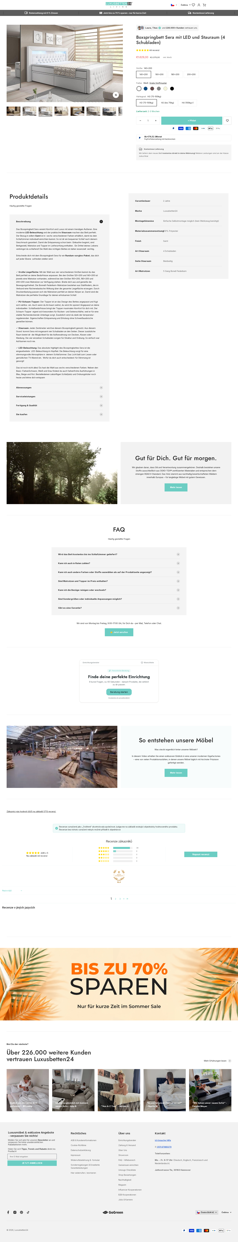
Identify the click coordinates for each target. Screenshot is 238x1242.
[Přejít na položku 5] (77, 111)
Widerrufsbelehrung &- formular (85, 1160)
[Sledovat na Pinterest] (21, 1212)
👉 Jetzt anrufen (119, 632)
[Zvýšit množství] (156, 120)
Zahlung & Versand (127, 1145)
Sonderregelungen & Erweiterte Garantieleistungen (85, 1166)
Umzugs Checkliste (127, 1170)
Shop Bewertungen (127, 1175)
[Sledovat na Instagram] (15, 1212)
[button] (142, 50)
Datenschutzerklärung (81, 1150)
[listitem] (32, 1134)
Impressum (75, 1155)
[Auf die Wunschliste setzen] (227, 121)
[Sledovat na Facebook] (8, 1212)
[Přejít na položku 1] (13, 111)
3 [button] (120, 899)
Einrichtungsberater (127, 1140)
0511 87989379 (164, 1147)
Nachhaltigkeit (124, 1180)
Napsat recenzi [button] (200, 854)
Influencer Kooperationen (130, 1190)
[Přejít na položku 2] (29, 111)
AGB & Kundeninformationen (83, 1140)
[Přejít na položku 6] (93, 111)
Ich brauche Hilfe (163, 1140)
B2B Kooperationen (127, 1195)
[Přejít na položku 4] (61, 111)
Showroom (123, 1155)
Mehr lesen (176, 487)
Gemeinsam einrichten (128, 1165)
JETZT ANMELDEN (32, 1163)
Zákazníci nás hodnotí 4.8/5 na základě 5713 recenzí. (31, 811)
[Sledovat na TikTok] (28, 1212)
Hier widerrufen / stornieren (83, 1173)
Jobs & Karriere (125, 1199)
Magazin (122, 1185)
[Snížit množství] (140, 120)
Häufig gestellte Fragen (21, 206)
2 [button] (115, 899)
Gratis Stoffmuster (158, 83)
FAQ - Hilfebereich (126, 1160)
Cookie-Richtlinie (78, 1145)
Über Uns (122, 1150)
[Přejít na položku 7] (109, 112)
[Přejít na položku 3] (45, 111)
